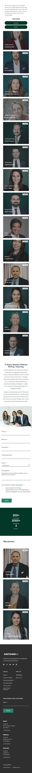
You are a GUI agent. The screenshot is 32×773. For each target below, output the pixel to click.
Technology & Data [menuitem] (7, 683)
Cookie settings (16, 19)
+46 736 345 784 (8, 602)
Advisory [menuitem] (5, 675)
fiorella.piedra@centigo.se (10, 258)
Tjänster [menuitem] (5, 671)
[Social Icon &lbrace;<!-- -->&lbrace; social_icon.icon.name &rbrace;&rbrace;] (4, 664)
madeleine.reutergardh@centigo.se (12, 93)
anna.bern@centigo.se (9, 328)
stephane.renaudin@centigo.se (11, 234)
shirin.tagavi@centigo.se (10, 187)
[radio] (16, 490)
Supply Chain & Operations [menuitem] (6, 688)
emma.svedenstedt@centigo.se (11, 117)
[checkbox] (16, 490)
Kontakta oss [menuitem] (19, 675)
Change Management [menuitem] (8, 680)
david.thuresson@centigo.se (10, 140)
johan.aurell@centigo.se (10, 281)
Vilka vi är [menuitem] (18, 671)
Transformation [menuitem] (7, 685)
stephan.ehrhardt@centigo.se (11, 164)
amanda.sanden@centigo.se (11, 46)
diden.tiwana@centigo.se (10, 211)
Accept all (16, 23)
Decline (16, 27)
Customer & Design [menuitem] (7, 677)
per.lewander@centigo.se (11, 69)
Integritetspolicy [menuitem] (6, 767)
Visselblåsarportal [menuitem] (16, 767)
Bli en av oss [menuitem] (19, 677)
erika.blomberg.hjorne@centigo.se (12, 302)
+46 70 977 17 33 (8, 208)
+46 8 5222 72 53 (8, 161)
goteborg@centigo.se (9, 299)
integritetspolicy (19, 485)
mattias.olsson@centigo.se (10, 352)
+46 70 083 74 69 (8, 232)
